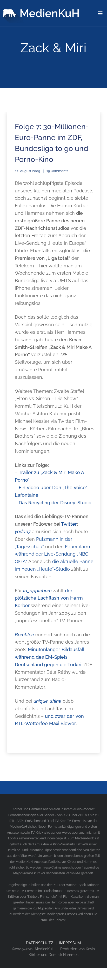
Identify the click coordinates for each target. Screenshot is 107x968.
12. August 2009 (27, 171)
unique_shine (47, 701)
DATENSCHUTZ (39, 943)
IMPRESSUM (70, 943)
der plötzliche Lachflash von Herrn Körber (49, 598)
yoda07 (23, 531)
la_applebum (37, 590)
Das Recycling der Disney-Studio (55, 502)
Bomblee (24, 634)
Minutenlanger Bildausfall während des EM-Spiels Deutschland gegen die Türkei (49, 657)
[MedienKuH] (42, 11)
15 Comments (57, 171)
